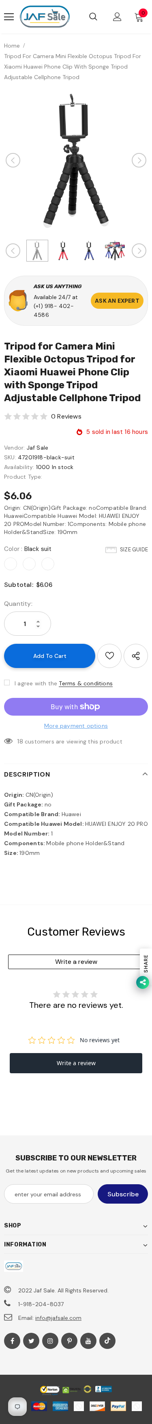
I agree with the (36, 683)
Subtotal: (18, 584)
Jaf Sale (38, 447)
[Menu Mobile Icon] (9, 17)
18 (20, 741)
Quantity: (18, 603)
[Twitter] (31, 1341)
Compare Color (120, 202)
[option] (76, 160)
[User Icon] (117, 17)
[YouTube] (88, 1341)
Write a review (76, 961)
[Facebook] (12, 1341)
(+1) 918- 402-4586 (54, 310)
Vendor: (14, 447)
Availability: (19, 467)
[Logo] (44, 17)
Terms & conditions (86, 683)
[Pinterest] (69, 1341)
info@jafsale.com (58, 1317)
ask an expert (117, 300)
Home (12, 45)
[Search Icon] (93, 17)
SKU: (10, 457)
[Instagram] (50, 1341)
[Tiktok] (107, 1341)
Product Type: (23, 476)
